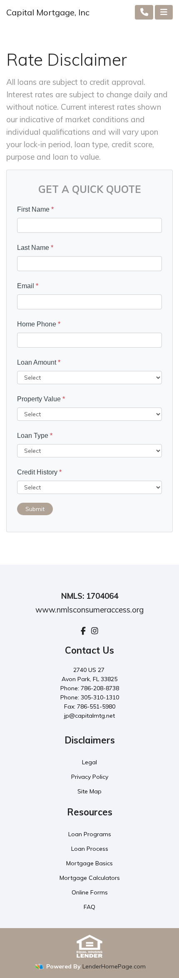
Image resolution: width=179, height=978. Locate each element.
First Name (35, 209)
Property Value (41, 399)
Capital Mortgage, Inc (48, 12)
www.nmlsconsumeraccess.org (89, 610)
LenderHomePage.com (114, 966)
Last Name (35, 247)
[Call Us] (144, 12)
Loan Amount (38, 362)
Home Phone (38, 324)
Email (27, 285)
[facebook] (83, 631)
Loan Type (34, 435)
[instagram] (94, 631)
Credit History (39, 472)
